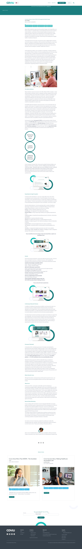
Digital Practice (41, 25)
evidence (49, 314)
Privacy (13, 542)
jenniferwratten (47, 462)
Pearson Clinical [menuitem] (33, 532)
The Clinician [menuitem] (33, 535)
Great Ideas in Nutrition (33, 165)
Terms (15, 542)
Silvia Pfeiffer (27, 20)
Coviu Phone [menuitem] (22, 532)
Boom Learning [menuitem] (33, 534)
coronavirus (55, 488)
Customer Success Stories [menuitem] (33, 537)
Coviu (10, 460)
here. (30, 172)
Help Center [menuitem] (64, 531)
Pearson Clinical (28, 212)
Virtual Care (27, 489)
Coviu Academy (51, 319)
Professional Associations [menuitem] (47, 535)
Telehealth (46, 488)
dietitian (60, 488)
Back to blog (5, 10)
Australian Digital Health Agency (32, 354)
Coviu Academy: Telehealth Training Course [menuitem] (50, 534)
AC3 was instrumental (43, 116)
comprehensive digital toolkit (30, 387)
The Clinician (27, 225)
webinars (31, 312)
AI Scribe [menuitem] (21, 534)
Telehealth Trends (28, 25)
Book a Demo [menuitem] (64, 537)
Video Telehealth (15, 489)
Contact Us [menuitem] (63, 539)
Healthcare (35, 25)
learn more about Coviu (30, 434)
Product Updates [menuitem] (64, 534)
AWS (46, 25)
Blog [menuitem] (43, 531)
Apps (55, 202)
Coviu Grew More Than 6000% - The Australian (23, 459)
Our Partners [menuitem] (31, 531)
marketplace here (40, 235)
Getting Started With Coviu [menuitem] (67, 532)
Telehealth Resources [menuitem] (46, 532)
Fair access (51, 488)
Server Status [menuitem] (64, 536)
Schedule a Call (48, 6)
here (56, 434)
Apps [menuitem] (21, 531)
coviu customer (65, 488)
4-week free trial (33, 432)
